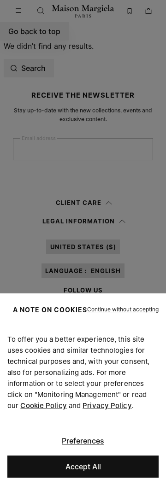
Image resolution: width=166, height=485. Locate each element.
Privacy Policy (107, 405)
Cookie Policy (43, 405)
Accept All (83, 466)
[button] (123, 309)
